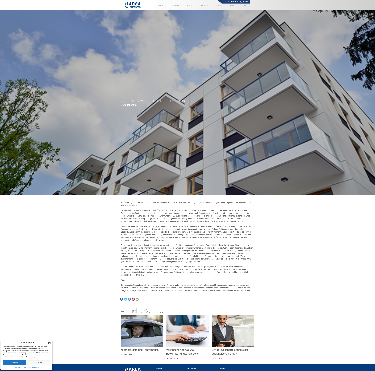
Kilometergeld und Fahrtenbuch (140, 349)
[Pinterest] (133, 299)
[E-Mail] (137, 299)
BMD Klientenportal (231, 1)
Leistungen (175, 5)
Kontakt (232, 5)
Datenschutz (18, 367)
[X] (125, 299)
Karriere (219, 5)
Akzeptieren (14, 363)
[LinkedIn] (129, 299)
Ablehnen (39, 363)
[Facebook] (121, 299)
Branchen (190, 5)
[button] (49, 343)
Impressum (35, 367)
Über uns (160, 5)
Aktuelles (204, 5)
